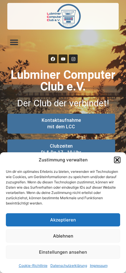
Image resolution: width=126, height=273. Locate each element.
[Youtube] (63, 58)
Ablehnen (63, 236)
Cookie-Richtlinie (33, 265)
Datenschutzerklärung (68, 265)
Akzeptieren (63, 220)
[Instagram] (73, 58)
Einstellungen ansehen (63, 252)
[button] (117, 160)
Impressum (99, 265)
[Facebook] (52, 58)
